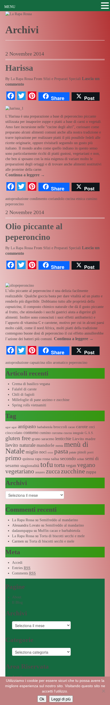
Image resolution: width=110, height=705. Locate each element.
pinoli (81, 452)
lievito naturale (20, 445)
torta (59, 465)
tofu (46, 464)
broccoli (60, 427)
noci (42, 452)
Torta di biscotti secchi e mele (62, 536)
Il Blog (17, 602)
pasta (61, 451)
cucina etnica (75, 199)
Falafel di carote (24, 389)
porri (90, 452)
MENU (9, 7)
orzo (50, 452)
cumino (91, 199)
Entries (21, 568)
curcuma (57, 433)
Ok (42, 699)
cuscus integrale (74, 433)
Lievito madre (84, 439)
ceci (92, 427)
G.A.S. (89, 433)
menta (59, 446)
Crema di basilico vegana (31, 384)
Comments (24, 573)
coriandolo (56, 199)
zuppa (91, 472)
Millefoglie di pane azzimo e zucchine (40, 400)
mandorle (45, 445)
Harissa (19, 68)
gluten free (18, 438)
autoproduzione (17, 199)
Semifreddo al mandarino (59, 520)
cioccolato (13, 433)
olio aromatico (57, 363)
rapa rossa (42, 459)
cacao (71, 427)
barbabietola (44, 427)
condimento (38, 199)
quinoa (28, 459)
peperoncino (14, 204)
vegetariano (19, 471)
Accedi (17, 563)
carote (82, 426)
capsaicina (37, 363)
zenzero (40, 472)
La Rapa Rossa (22, 79)
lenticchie (63, 438)
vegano (86, 464)
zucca (53, 471)
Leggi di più (61, 699)
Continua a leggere (25, 175)
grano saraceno (43, 439)
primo (13, 457)
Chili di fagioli (23, 395)
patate (72, 452)
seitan (80, 459)
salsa (55, 459)
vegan (71, 465)
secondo (68, 458)
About (16, 597)
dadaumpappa (22, 531)
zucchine (73, 471)
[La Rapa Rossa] (18, 14)
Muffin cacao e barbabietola (59, 531)
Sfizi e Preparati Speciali (62, 79)
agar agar (11, 427)
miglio (32, 451)
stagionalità (29, 466)
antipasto (27, 426)
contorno (30, 432)
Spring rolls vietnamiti (29, 405)
